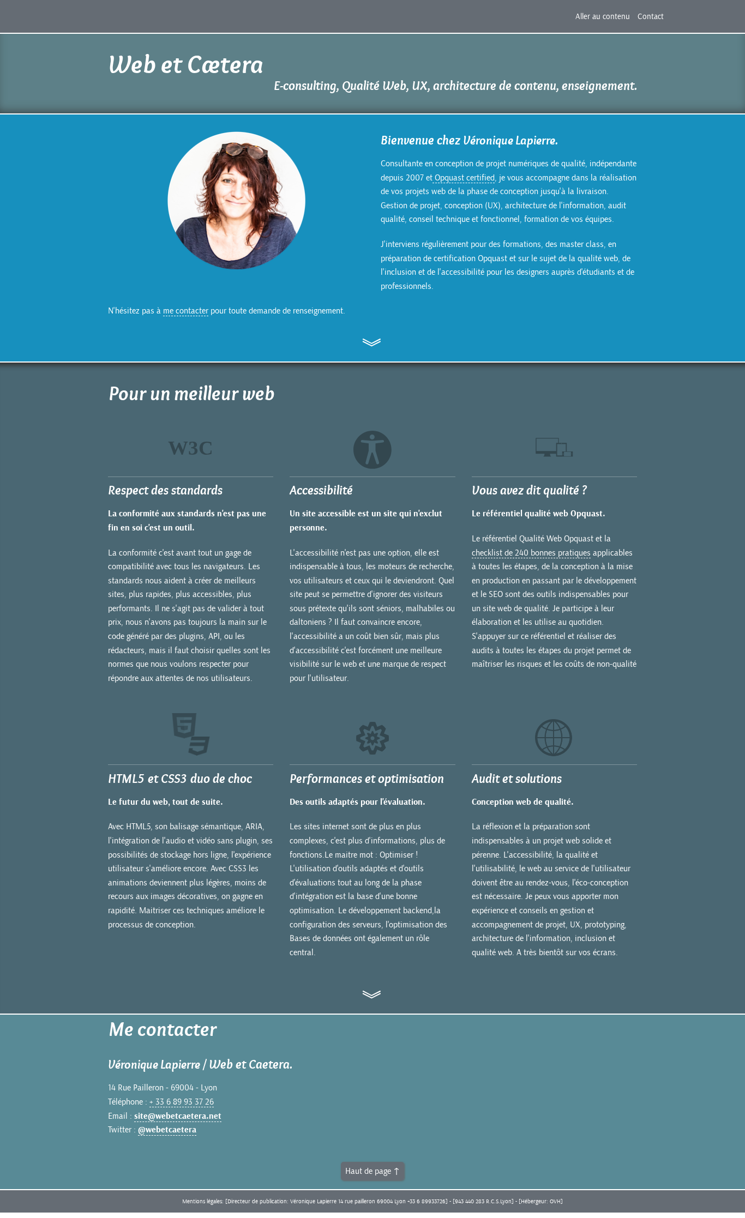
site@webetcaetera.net (177, 1116)
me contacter (185, 311)
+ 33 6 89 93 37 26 (181, 1102)
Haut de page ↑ (372, 1171)
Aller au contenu (602, 16)
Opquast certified (463, 178)
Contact (651, 16)
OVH (555, 1201)
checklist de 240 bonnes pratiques (531, 553)
